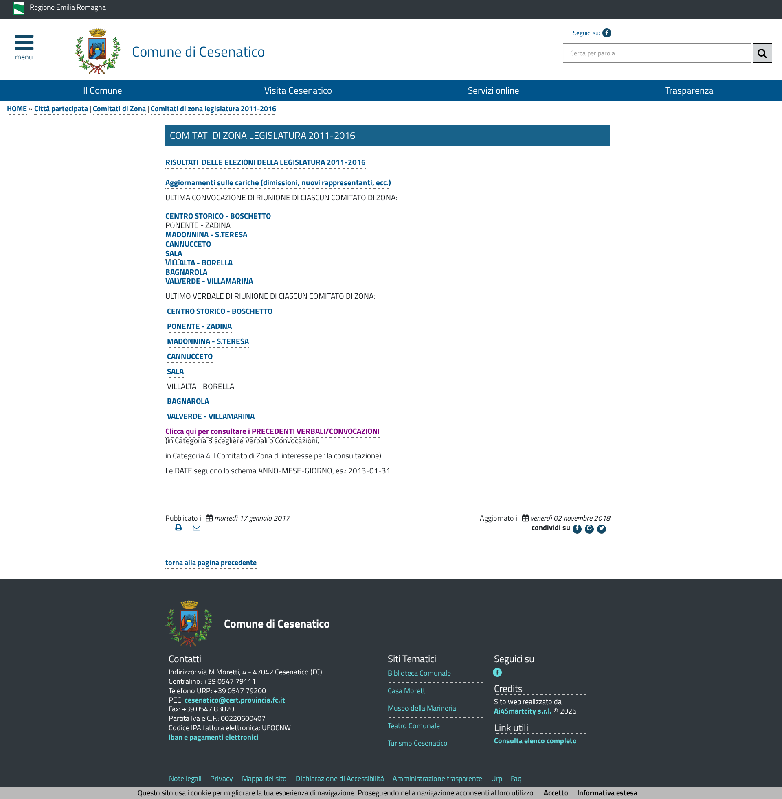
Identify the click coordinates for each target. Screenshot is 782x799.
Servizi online (493, 90)
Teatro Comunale (414, 725)
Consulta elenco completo (535, 740)
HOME (17, 108)
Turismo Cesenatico (418, 743)
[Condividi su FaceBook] (577, 529)
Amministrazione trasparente (437, 778)
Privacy (221, 778)
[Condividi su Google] (589, 529)
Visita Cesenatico (298, 90)
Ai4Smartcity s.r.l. (523, 710)
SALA (173, 253)
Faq (516, 778)
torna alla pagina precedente (211, 562)
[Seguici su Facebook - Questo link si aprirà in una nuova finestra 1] (497, 672)
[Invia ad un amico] (199, 527)
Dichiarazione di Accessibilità (340, 778)
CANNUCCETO (188, 244)
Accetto (556, 792)
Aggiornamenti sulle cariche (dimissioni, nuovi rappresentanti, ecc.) (278, 182)
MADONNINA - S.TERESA (206, 234)
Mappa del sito (264, 778)
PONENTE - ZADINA (199, 326)
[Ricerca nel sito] (762, 53)
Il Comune (102, 90)
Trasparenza (689, 90)
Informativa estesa (607, 792)
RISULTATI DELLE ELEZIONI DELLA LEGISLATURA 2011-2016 (265, 162)
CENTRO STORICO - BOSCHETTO (218, 215)
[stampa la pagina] (181, 527)
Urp (496, 778)
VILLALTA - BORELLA (199, 262)
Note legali (185, 778)
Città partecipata (61, 108)
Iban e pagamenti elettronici (214, 736)
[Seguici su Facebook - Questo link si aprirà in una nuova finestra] (606, 32)
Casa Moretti (407, 690)
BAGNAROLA (186, 272)
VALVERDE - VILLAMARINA (209, 281)
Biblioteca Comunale (419, 673)
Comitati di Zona (119, 108)
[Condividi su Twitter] (601, 529)
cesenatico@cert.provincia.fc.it (235, 699)
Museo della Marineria (422, 708)
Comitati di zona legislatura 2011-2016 (213, 108)
